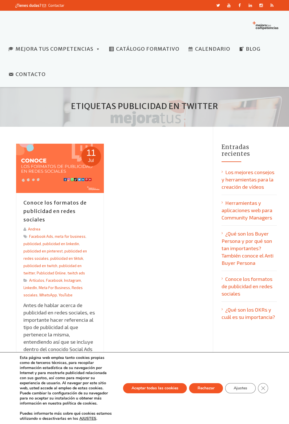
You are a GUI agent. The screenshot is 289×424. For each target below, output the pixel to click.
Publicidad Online (51, 273)
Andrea (34, 229)
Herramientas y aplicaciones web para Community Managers (247, 210)
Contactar (55, 5)
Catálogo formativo (147, 49)
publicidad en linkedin (61, 243)
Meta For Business (54, 287)
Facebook (54, 280)
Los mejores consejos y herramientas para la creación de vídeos (248, 179)
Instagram (72, 280)
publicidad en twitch (40, 265)
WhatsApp (48, 295)
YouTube (66, 295)
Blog (253, 49)
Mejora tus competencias (54, 49)
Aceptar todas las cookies (155, 388)
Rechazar (206, 388)
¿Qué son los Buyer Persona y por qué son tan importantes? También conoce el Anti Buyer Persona (247, 248)
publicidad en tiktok (66, 258)
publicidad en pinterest (43, 251)
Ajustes (240, 388)
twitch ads (76, 273)
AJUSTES (87, 418)
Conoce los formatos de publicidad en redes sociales (55, 211)
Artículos (36, 280)
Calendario (212, 49)
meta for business (70, 236)
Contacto (31, 74)
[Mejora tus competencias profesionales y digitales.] (265, 25)
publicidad (32, 243)
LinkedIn (30, 287)
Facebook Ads (41, 236)
